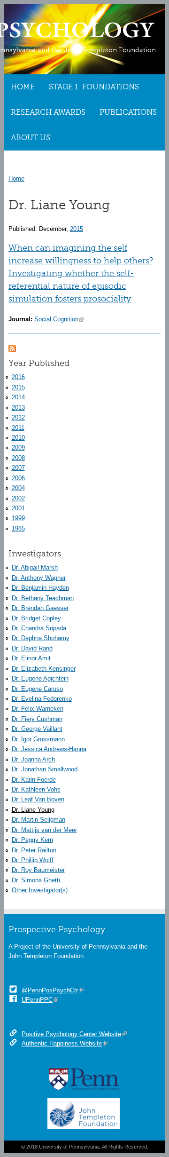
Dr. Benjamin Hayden (40, 587)
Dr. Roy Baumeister (38, 869)
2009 (18, 447)
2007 (18, 467)
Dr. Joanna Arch (33, 759)
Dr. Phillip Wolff (33, 860)
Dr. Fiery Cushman (37, 718)
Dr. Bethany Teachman (43, 598)
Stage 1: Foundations (94, 87)
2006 (18, 478)
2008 (18, 457)
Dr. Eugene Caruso (37, 688)
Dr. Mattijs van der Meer (44, 829)
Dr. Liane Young (33, 809)
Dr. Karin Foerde (34, 779)
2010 (18, 437)
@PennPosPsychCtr (50, 990)
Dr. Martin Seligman (38, 819)
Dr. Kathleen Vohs (36, 789)
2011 (18, 427)
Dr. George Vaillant (37, 728)
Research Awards (48, 112)
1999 (18, 518)
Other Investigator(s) (40, 890)
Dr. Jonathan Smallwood (44, 769)
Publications (128, 112)
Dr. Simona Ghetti (36, 880)
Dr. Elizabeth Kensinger (44, 668)
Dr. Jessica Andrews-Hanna (49, 749)
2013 (18, 407)
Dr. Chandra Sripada (39, 628)
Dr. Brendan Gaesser (40, 607)
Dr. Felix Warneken (37, 708)
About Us (30, 138)
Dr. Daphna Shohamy (40, 638)
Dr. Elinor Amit (31, 658)
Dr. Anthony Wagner (39, 577)
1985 (18, 528)
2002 (18, 498)
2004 (18, 487)
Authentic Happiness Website (62, 1043)
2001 (18, 508)
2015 (76, 228)
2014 (18, 397)
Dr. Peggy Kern (32, 839)
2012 (18, 417)
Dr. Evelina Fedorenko (42, 698)
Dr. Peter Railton (34, 850)
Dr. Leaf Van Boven (38, 799)
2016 (18, 376)
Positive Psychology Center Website (71, 1034)
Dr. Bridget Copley (36, 618)
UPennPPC (37, 999)
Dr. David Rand (32, 648)
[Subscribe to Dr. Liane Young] (12, 347)
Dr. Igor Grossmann (38, 739)
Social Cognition (56, 319)
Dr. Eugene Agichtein (40, 678)
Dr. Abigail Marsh (35, 567)
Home (23, 87)
